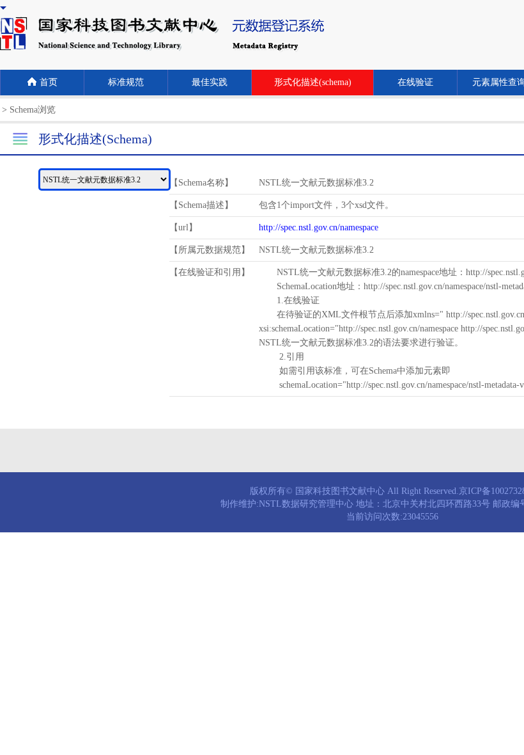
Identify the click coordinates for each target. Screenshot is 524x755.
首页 (49, 82)
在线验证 (415, 82)
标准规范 (126, 82)
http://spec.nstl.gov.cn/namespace (318, 227)
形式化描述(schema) (312, 82)
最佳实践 (209, 82)
